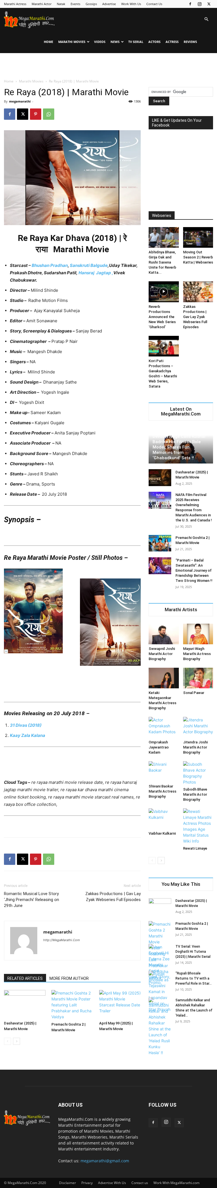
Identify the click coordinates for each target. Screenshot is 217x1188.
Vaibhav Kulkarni (162, 833)
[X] (209, 4)
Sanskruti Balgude (89, 265)
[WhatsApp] (48, 114)
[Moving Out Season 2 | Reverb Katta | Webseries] (198, 237)
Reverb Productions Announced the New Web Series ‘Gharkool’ (162, 316)
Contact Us (154, 4)
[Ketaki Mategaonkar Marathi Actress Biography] (164, 678)
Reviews (190, 42)
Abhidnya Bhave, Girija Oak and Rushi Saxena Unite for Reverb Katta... (162, 262)
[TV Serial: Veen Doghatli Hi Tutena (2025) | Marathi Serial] (160, 964)
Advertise (109, 4)
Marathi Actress (15, 4)
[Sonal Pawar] (198, 678)
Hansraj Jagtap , (96, 272)
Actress (172, 42)
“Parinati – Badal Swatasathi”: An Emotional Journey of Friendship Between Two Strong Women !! (193, 570)
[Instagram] (199, 4)
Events (75, 4)
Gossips (91, 4)
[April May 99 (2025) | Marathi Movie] (120, 1004)
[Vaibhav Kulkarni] (164, 818)
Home (48, 42)
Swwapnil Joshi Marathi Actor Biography (162, 654)
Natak (61, 4)
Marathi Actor (41, 4)
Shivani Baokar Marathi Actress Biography (162, 791)
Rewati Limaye (195, 848)
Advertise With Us (112, 1182)
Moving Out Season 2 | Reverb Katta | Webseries (198, 257)
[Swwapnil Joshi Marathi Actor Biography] (164, 634)
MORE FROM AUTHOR (69, 978)
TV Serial (135, 42)
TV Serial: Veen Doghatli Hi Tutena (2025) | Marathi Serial (193, 952)
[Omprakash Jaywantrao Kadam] (164, 727)
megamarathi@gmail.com (105, 1160)
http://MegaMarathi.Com (61, 940)
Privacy (87, 1182)
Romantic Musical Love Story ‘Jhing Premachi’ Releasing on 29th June (31, 899)
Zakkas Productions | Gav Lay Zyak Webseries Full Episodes (113, 896)
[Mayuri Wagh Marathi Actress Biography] (198, 634)
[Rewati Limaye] (198, 826)
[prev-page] (7, 1041)
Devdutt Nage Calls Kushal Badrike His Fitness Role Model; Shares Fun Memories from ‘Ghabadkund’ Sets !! (179, 447)
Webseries (161, 215)
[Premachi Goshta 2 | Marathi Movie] (72, 1005)
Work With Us (131, 4)
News (115, 42)
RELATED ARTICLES (25, 978)
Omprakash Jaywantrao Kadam (159, 747)
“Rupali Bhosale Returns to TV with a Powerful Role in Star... (193, 978)
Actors (154, 42)
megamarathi (20, 101)
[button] (206, 19)
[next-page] (16, 1041)
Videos (99, 42)
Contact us (139, 1182)
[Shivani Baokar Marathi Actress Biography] (164, 771)
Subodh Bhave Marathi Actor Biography (195, 794)
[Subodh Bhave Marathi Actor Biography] (198, 773)
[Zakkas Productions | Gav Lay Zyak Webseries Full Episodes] (198, 291)
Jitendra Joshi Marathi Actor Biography (195, 747)
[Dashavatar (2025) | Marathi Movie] (24, 1004)
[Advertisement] (108, 65)
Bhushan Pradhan (50, 265)
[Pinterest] (35, 114)
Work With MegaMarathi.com (176, 1182)
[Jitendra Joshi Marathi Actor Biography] (198, 727)
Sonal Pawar (193, 693)
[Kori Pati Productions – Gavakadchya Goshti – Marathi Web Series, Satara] (164, 346)
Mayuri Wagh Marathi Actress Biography (197, 654)
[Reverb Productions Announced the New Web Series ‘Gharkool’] (164, 291)
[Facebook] (190, 4)
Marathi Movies (71, 42)
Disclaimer (67, 1182)
